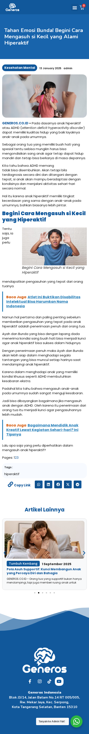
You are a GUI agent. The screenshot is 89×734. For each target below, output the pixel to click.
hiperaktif (11, 474)
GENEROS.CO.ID (15, 123)
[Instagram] (39, 681)
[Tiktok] (49, 681)
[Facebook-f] (30, 681)
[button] (74, 7)
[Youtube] (59, 681)
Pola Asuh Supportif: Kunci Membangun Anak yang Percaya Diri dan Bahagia (44, 571)
